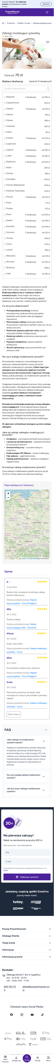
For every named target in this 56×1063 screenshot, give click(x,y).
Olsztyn (9, 173)
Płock (8, 214)
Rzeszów (10, 226)
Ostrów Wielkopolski (15, 185)
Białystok (10, 97)
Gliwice (9, 120)
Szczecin (10, 232)
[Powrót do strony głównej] (3, 23)
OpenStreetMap (34, 558)
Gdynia (9, 115)
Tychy (9, 244)
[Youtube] (32, 1015)
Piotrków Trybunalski (15, 191)
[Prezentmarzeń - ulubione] (47, 12)
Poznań (9, 197)
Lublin (9, 156)
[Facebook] (11, 1015)
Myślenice (11, 162)
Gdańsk (9, 109)
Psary (8, 203)
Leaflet (23, 558)
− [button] (8, 497)
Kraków (9, 138)
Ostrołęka (10, 179)
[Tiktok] (42, 1015)
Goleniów (10, 126)
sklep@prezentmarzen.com (36, 988)
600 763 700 (10, 988)
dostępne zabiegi (36, 298)
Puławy (9, 209)
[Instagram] (22, 1015)
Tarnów (9, 238)
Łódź (8, 273)
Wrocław (10, 262)
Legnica (9, 150)
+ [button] (8, 493)
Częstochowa (12, 103)
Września (10, 268)
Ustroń (9, 250)
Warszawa (10, 256)
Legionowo (11, 144)
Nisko (8, 168)
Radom (9, 220)
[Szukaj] (48, 88)
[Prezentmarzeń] (12, 12)
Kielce (9, 132)
